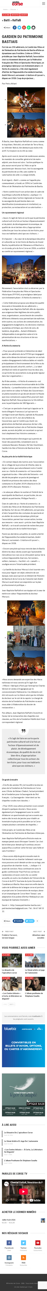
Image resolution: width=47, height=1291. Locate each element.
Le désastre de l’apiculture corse (18, 1132)
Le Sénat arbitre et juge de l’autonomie (21, 1141)
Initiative (15, 15)
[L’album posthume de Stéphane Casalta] (35, 984)
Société (24, 15)
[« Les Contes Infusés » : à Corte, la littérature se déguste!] (12, 984)
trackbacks (36, 1016)
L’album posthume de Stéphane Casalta (20, 1160)
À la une (6, 15)
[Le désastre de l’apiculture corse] (12, 960)
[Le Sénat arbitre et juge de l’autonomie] (35, 960)
